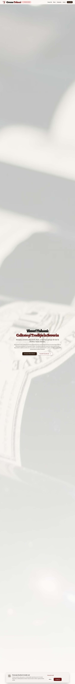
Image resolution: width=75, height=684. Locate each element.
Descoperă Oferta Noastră (29, 353)
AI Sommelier (70, 2)
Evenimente (59, 2)
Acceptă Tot (57, 679)
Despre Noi (50, 2)
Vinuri (54, 2)
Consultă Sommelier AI (44, 353)
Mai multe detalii (50, 675)
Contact (64, 2)
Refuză (50, 679)
